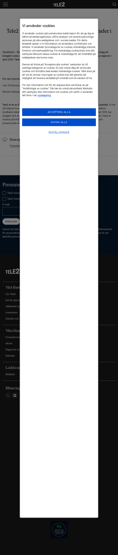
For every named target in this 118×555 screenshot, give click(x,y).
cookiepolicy (44, 95)
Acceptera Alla (59, 112)
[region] (59, 268)
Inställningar (59, 132)
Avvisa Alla (59, 122)
